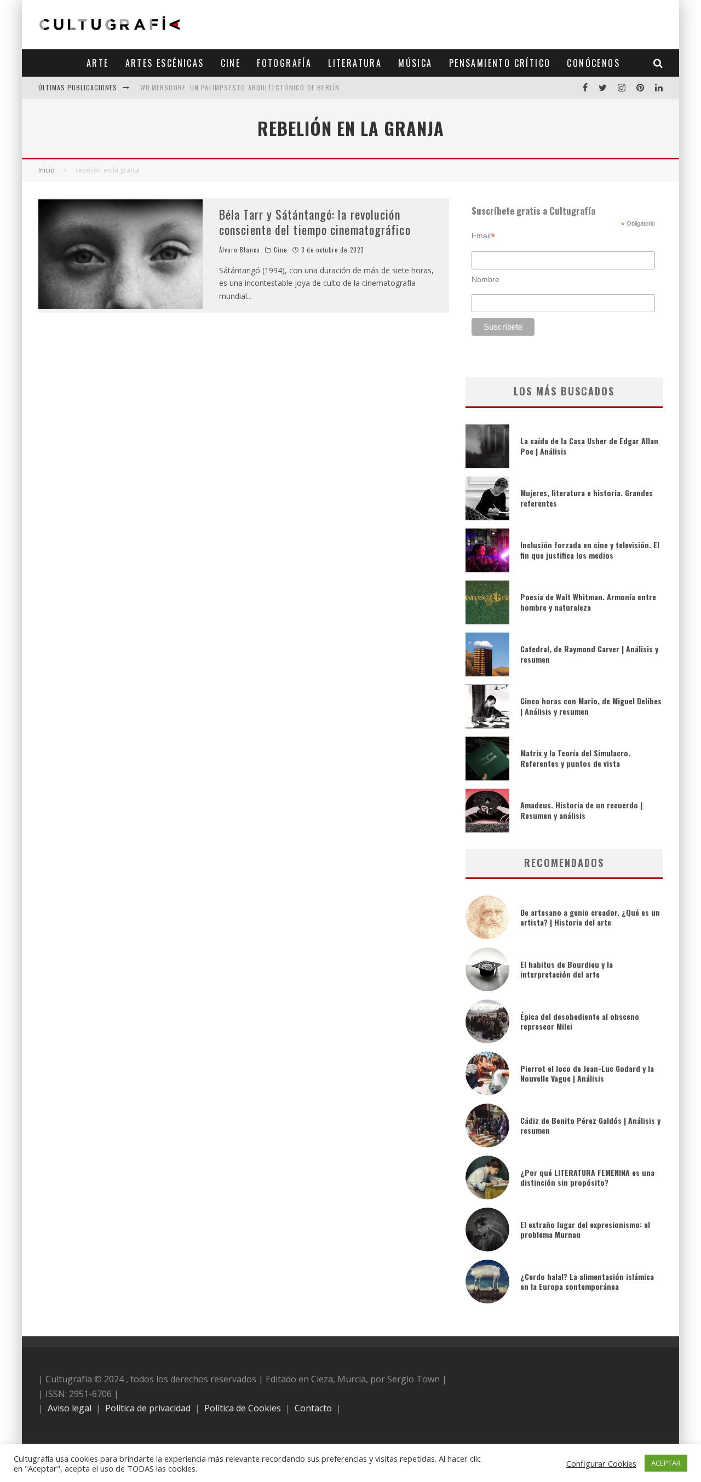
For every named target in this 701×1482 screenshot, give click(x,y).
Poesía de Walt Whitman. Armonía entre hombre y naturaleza (588, 601)
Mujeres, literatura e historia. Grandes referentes (586, 497)
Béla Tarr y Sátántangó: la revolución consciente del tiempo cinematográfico (315, 222)
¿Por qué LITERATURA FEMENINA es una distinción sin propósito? (587, 1177)
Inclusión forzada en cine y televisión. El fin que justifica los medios (589, 549)
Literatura (355, 63)
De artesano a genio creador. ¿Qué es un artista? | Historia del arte (590, 917)
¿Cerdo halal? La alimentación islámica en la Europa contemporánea (587, 1281)
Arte (98, 63)
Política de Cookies (242, 1408)
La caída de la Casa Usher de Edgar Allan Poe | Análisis (589, 445)
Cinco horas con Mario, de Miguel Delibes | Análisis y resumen (591, 705)
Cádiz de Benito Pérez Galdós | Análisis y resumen (590, 1125)
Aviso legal (69, 1408)
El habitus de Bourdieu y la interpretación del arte (566, 969)
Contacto (313, 1408)
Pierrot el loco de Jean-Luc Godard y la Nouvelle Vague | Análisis (587, 1073)
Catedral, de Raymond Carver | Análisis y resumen (589, 653)
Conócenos (593, 63)
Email (483, 236)
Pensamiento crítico (500, 63)
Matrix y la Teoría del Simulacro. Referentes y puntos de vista (575, 757)
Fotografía (284, 63)
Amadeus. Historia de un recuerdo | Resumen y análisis (581, 809)
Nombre (485, 279)
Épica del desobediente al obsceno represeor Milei (579, 1021)
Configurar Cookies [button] (601, 1463)
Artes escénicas (164, 63)
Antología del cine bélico (186, 91)
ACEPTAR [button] (666, 1463)
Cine (231, 63)
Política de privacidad (148, 1408)
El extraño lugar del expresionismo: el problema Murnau (585, 1229)
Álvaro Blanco (239, 249)
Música (415, 63)
